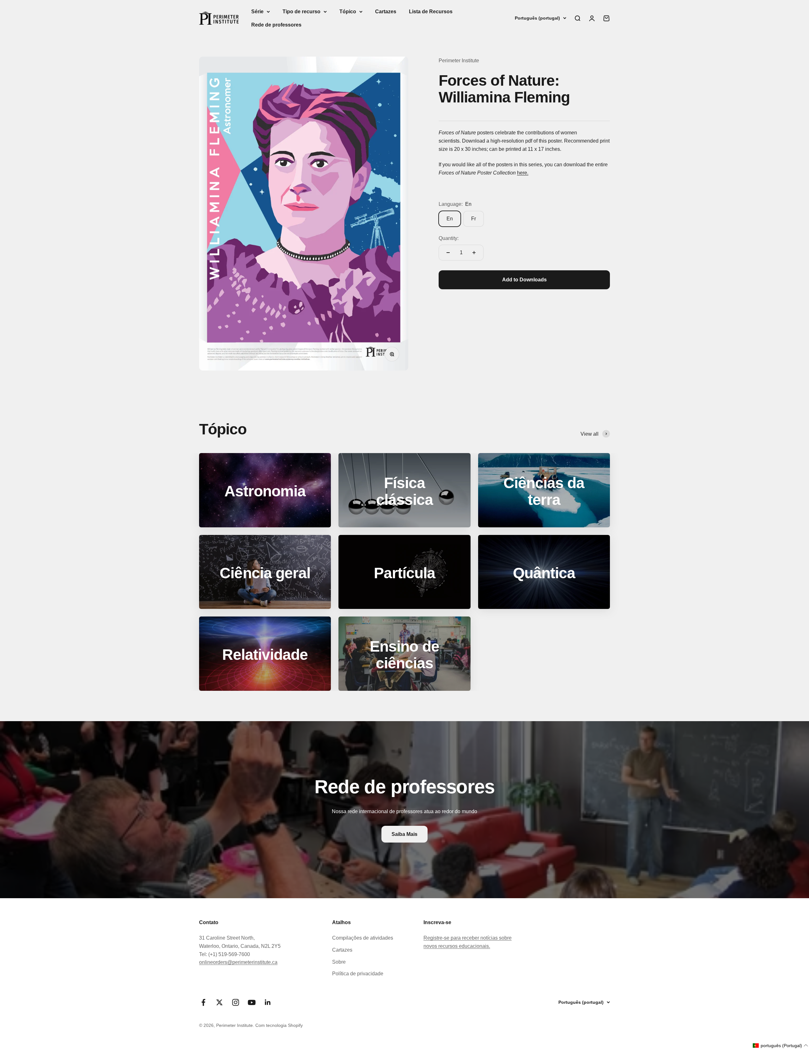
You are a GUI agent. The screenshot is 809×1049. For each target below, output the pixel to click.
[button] (780, 1045)
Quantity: (449, 238)
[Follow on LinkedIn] (268, 1002)
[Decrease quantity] (448, 252)
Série (257, 11)
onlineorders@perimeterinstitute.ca (238, 962)
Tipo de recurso (301, 11)
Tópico (347, 11)
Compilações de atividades (362, 938)
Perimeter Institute (459, 60)
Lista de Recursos (431, 11)
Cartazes (385, 11)
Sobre (339, 962)
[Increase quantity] (474, 252)
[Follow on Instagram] (235, 1002)
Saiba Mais (404, 834)
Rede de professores (276, 25)
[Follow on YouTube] (251, 1002)
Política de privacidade (357, 973)
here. (522, 172)
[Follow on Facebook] (203, 1002)
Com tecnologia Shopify (279, 1025)
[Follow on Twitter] (219, 1002)
